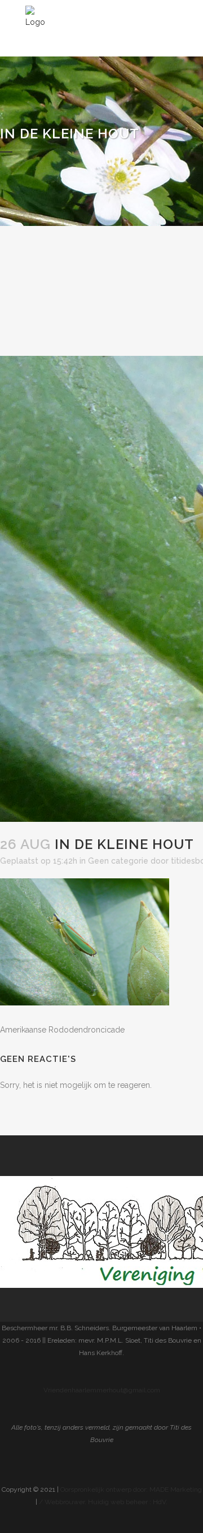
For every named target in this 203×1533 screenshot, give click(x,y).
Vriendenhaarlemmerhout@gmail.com (101, 1390)
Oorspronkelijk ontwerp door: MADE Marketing (131, 1489)
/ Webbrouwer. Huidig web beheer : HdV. (103, 1502)
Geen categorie (118, 860)
